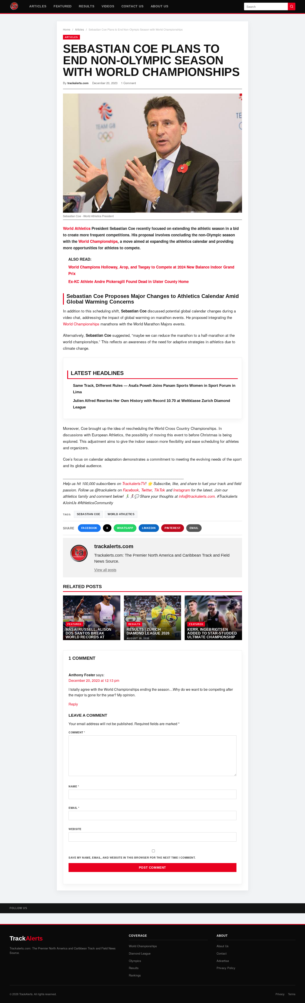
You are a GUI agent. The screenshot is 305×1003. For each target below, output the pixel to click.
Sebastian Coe (88, 514)
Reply (73, 704)
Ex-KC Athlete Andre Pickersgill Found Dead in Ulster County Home (128, 281)
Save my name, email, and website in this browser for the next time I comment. (132, 857)
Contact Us (132, 6)
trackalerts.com (78, 83)
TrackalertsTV (133, 483)
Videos (108, 6)
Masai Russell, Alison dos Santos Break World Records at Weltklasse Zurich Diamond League (88, 636)
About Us (159, 6)
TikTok (159, 490)
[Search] (291, 6)
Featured (63, 6)
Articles (37, 6)
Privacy (280, 994)
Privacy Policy (226, 968)
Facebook (131, 490)
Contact (222, 953)
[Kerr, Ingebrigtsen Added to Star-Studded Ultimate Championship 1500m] (213, 617)
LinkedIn (149, 528)
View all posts (105, 570)
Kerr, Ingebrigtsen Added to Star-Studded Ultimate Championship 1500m (212, 635)
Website (75, 829)
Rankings (135, 975)
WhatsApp (125, 528)
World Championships (98, 241)
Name (74, 786)
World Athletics (77, 228)
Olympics (135, 961)
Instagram (181, 490)
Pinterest (173, 528)
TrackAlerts (26, 994)
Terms (291, 994)
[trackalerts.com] (79, 553)
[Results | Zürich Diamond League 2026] (152, 617)
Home (66, 29)
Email (194, 528)
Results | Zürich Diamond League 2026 (148, 631)
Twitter (146, 490)
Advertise (223, 961)
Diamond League (139, 953)
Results (86, 6)
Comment (77, 732)
